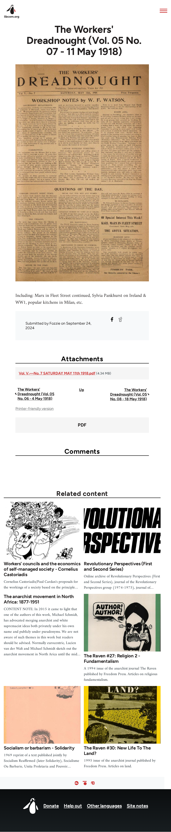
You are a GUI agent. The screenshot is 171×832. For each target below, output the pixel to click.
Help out (73, 806)
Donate (51, 806)
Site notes (137, 806)
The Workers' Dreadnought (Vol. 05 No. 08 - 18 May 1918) (128, 394)
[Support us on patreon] (84, 783)
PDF (82, 425)
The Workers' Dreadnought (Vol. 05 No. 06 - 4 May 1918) (36, 394)
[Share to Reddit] (120, 319)
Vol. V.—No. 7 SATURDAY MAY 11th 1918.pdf (57, 373)
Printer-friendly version (34, 408)
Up (81, 389)
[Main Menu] (162, 10)
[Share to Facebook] (112, 319)
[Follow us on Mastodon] (92, 783)
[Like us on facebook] (76, 783)
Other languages (104, 806)
